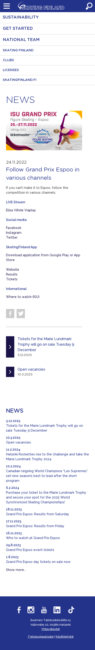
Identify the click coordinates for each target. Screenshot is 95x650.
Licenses (11, 70)
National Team (21, 40)
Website (12, 269)
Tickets (12, 279)
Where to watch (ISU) (22, 297)
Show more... (16, 570)
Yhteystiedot (50, 629)
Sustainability (21, 17)
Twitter (12, 237)
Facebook (13, 228)
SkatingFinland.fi (19, 80)
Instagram (13, 232)
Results (12, 274)
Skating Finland (18, 50)
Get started (18, 29)
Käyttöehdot (65, 636)
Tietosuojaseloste (41, 636)
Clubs (8, 60)
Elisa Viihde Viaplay (21, 210)
